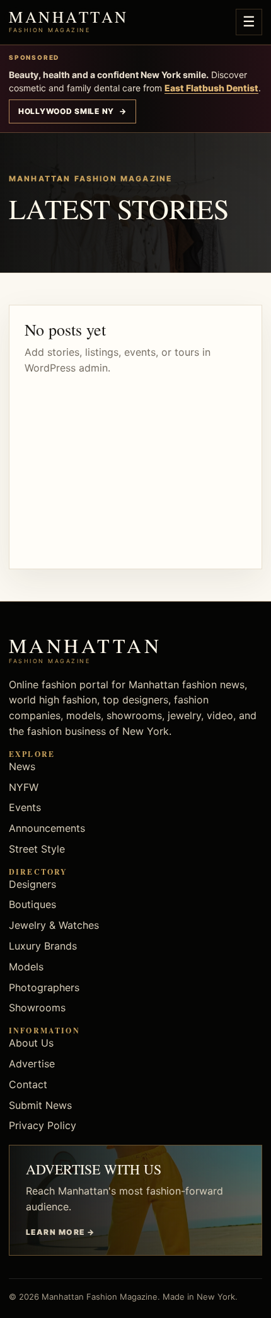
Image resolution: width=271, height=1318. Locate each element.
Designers (32, 884)
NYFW (23, 787)
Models (26, 966)
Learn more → (60, 1232)
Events (25, 807)
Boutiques (32, 904)
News (22, 766)
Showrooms (37, 1007)
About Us (31, 1043)
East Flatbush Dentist (211, 87)
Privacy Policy (42, 1125)
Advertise (32, 1063)
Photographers (44, 987)
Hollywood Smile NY (72, 111)
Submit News (40, 1105)
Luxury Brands (43, 946)
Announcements (47, 828)
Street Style (37, 849)
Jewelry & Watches (54, 925)
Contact (28, 1084)
